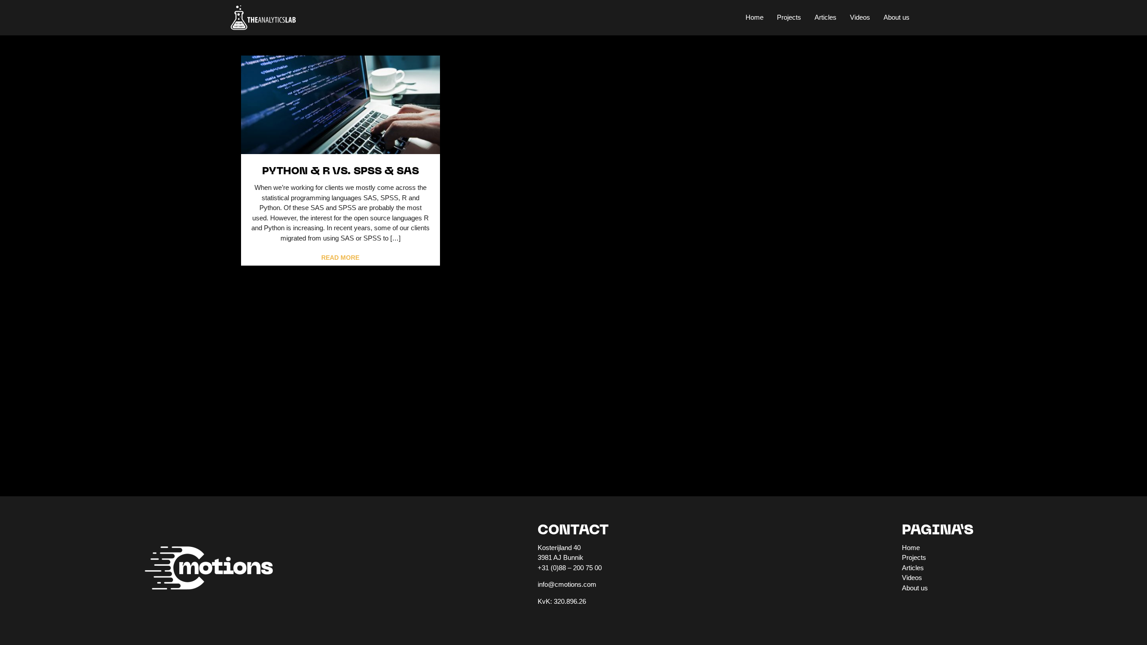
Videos (860, 17)
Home (754, 17)
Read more (340, 257)
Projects (789, 17)
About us (897, 17)
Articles (826, 17)
